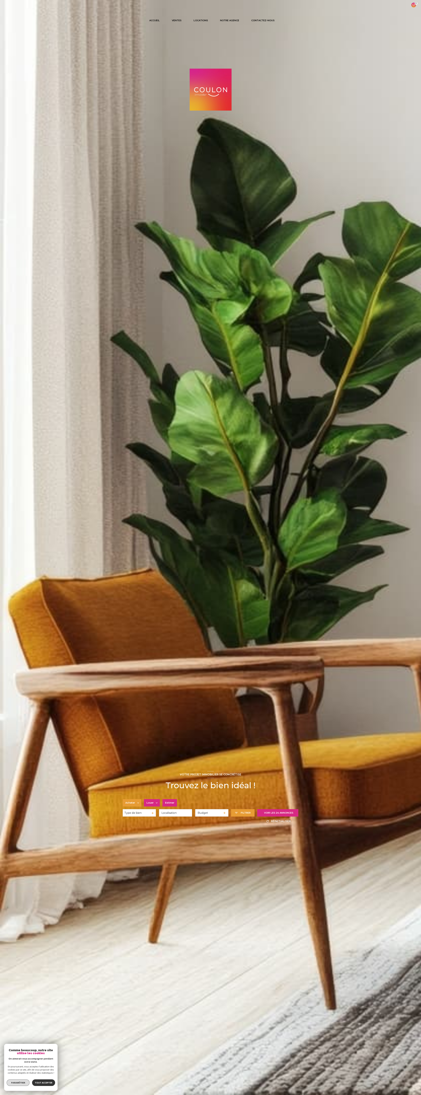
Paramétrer (18, 1082)
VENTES (176, 20)
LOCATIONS (201, 20)
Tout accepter (43, 1082)
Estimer (169, 802)
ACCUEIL (154, 20)
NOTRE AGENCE (229, 20)
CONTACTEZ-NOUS (262, 20)
